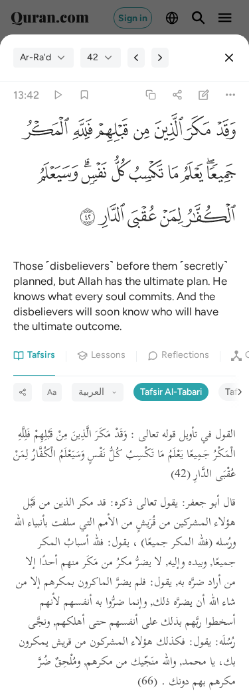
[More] (230, 95)
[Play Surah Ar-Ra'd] (57, 95)
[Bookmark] (84, 95)
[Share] (177, 95)
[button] (223, 133)
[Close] (229, 57)
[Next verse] (160, 58)
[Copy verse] (150, 95)
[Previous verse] (136, 58)
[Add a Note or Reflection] (204, 95)
